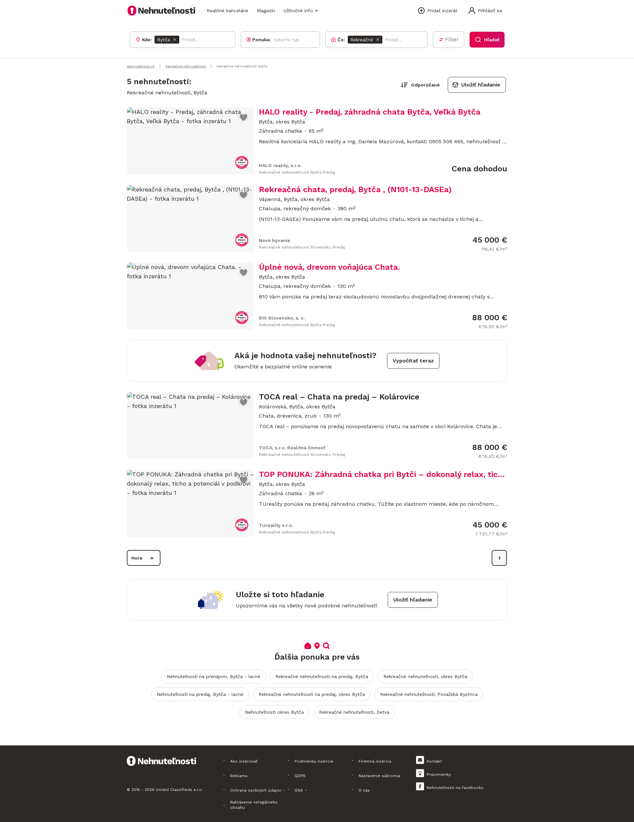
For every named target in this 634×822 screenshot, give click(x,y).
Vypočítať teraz (413, 361)
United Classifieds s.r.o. (179, 789)
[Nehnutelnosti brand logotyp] (161, 11)
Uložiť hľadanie (480, 85)
